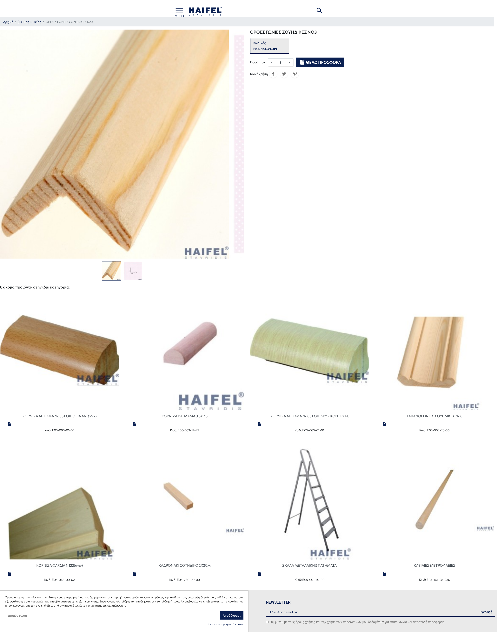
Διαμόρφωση (17, 615)
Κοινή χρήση (273, 74)
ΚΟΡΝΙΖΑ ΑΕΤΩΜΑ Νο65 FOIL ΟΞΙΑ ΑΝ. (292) (60, 416)
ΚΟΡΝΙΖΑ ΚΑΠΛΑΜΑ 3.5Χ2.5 (185, 416)
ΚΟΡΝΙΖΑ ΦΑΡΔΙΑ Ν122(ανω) (59, 565)
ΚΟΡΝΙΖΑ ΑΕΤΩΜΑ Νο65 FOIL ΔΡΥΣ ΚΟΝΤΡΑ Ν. (309, 416)
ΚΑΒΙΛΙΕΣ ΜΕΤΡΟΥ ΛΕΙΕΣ (434, 565)
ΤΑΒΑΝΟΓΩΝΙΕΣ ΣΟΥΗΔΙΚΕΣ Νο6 (434, 416)
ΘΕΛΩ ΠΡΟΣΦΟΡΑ (320, 62)
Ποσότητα (257, 62)
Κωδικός (259, 43)
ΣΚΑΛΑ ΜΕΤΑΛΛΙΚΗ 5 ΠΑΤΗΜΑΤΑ (309, 565)
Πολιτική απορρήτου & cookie (225, 624)
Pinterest (295, 74)
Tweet (284, 74)
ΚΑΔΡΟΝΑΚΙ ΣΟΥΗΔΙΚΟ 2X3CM (185, 565)
